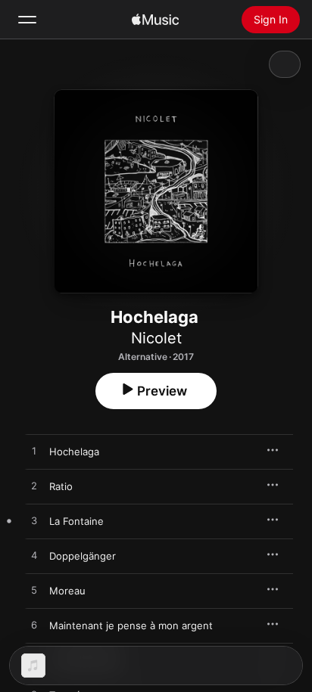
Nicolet (156, 338)
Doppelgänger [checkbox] (82, 556)
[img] (155, 19)
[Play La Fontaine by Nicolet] (34, 521)
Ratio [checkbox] (61, 486)
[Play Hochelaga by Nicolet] (34, 451)
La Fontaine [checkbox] (76, 521)
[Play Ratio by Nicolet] (34, 486)
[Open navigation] (27, 19)
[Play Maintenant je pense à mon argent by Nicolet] (34, 625)
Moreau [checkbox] (67, 591)
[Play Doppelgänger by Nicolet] (34, 556)
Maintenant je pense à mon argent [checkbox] (131, 625)
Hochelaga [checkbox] (74, 451)
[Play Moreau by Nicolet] (34, 590)
